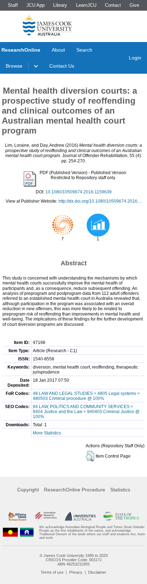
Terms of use (52, 572)
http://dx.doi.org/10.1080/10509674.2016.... (100, 201)
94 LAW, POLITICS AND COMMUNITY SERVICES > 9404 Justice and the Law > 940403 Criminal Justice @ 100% (86, 411)
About (58, 50)
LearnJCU (86, 5)
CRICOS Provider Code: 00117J (74, 560)
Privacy (75, 572)
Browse (14, 66)
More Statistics (47, 433)
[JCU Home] (47, 25)
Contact (113, 5)
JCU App (35, 5)
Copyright (28, 489)
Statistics (120, 489)
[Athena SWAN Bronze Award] (17, 516)
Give (134, 5)
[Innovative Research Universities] (45, 516)
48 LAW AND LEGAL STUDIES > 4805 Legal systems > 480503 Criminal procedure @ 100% (86, 396)
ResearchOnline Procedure (74, 489)
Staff (13, 5)
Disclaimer (97, 572)
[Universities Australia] (80, 516)
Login (135, 58)
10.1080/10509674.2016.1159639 (78, 191)
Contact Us (61, 66)
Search (84, 50)
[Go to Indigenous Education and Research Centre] (10, 532)
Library (60, 5)
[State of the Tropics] (120, 516)
